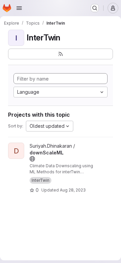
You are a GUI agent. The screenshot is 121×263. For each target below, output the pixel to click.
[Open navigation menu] (19, 8)
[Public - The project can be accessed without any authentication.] (32, 159)
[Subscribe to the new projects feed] (60, 54)
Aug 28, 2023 (73, 190)
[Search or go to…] (95, 8)
